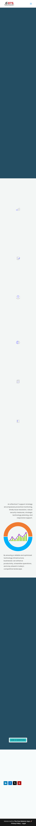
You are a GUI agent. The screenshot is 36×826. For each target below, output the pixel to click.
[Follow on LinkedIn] (5, 783)
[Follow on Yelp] (19, 783)
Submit (24, 162)
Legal (24, 823)
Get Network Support (15, 415)
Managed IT (15, 731)
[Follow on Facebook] (10, 783)
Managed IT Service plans (17, 333)
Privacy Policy (16, 823)
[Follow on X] (15, 783)
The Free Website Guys (22, 821)
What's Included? (13, 454)
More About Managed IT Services (16, 251)
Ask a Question (18, 740)
